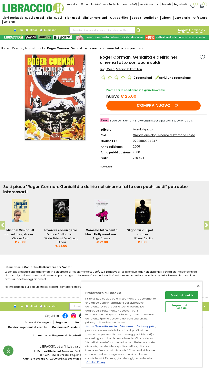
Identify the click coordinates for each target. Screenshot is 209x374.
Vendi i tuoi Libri (149, 4)
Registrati (180, 4)
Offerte (9, 22)
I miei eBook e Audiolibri (105, 4)
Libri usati (72, 18)
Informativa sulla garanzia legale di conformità (64, 335)
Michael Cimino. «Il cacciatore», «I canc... (20, 232)
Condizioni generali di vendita (27, 327)
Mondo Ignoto (143, 129)
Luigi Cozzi (107, 69)
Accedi (166, 4)
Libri (20, 30)
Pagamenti (63, 322)
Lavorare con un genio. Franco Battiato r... (61, 232)
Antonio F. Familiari (129, 69)
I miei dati (72, 4)
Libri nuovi (54, 18)
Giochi (166, 18)
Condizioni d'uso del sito (68, 327)
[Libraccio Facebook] (65, 317)
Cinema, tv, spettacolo (28, 48)
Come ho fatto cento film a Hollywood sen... (101, 232)
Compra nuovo (153, 105)
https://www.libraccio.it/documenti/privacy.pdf (120, 326)
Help (78, 322)
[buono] (104, 37)
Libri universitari (95, 18)
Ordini (84, 4)
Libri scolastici (23, 18)
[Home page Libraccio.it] (33, 12)
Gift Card (200, 18)
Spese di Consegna (38, 322)
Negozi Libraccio (190, 30)
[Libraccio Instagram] (73, 317)
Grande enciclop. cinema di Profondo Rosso (164, 135)
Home (5, 48)
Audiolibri (151, 18)
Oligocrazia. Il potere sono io (142, 232)
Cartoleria (182, 18)
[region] (141, 324)
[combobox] (102, 30)
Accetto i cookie (181, 295)
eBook (136, 18)
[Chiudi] (198, 286)
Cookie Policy (95, 362)
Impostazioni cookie (181, 306)
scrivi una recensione (175, 78)
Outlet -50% (119, 18)
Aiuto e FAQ (130, 4)
